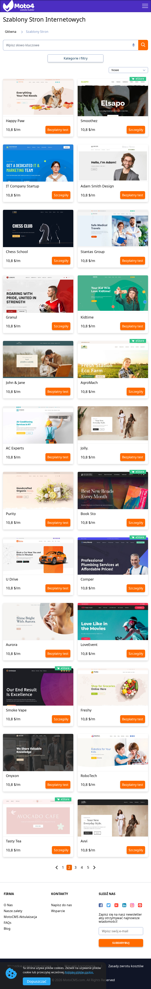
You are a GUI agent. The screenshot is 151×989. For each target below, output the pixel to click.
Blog (7, 928)
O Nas (8, 905)
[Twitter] (108, 905)
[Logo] (16, 6)
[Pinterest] (140, 905)
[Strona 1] (56, 867)
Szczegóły (136, 130)
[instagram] (132, 905)
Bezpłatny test (57, 130)
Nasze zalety (13, 911)
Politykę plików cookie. (79, 972)
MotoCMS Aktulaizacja (20, 917)
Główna (10, 31)
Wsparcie (58, 911)
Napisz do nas (61, 905)
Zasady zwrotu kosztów (126, 966)
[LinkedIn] (124, 905)
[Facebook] (101, 905)
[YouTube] (116, 905)
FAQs (7, 923)
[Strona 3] (94, 867)
